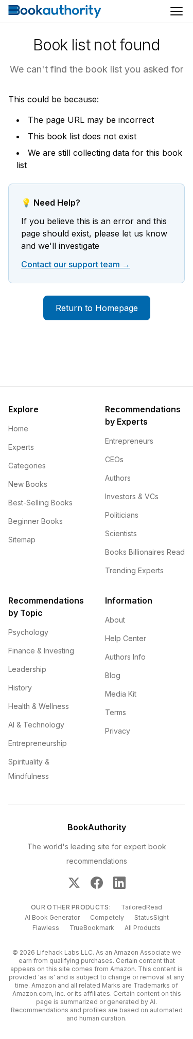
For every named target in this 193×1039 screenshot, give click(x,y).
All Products (143, 928)
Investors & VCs (132, 496)
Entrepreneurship (37, 743)
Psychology (28, 632)
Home (18, 428)
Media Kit (120, 693)
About (115, 619)
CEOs (114, 459)
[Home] (54, 11)
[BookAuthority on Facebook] (97, 883)
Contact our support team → (75, 264)
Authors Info (125, 656)
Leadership (27, 669)
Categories (27, 465)
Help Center (125, 638)
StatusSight (151, 917)
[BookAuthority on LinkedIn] (119, 883)
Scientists (121, 533)
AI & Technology (36, 724)
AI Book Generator (52, 917)
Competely (107, 917)
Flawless (45, 928)
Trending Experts (134, 570)
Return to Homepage (97, 308)
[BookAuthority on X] (74, 883)
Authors (118, 477)
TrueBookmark (91, 928)
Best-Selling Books (40, 502)
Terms (115, 712)
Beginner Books (35, 521)
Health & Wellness (38, 706)
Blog (112, 675)
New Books (27, 484)
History (20, 687)
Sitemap (22, 539)
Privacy (117, 730)
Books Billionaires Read (145, 552)
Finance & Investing (41, 650)
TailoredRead (141, 907)
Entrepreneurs (129, 440)
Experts (21, 447)
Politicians (121, 515)
